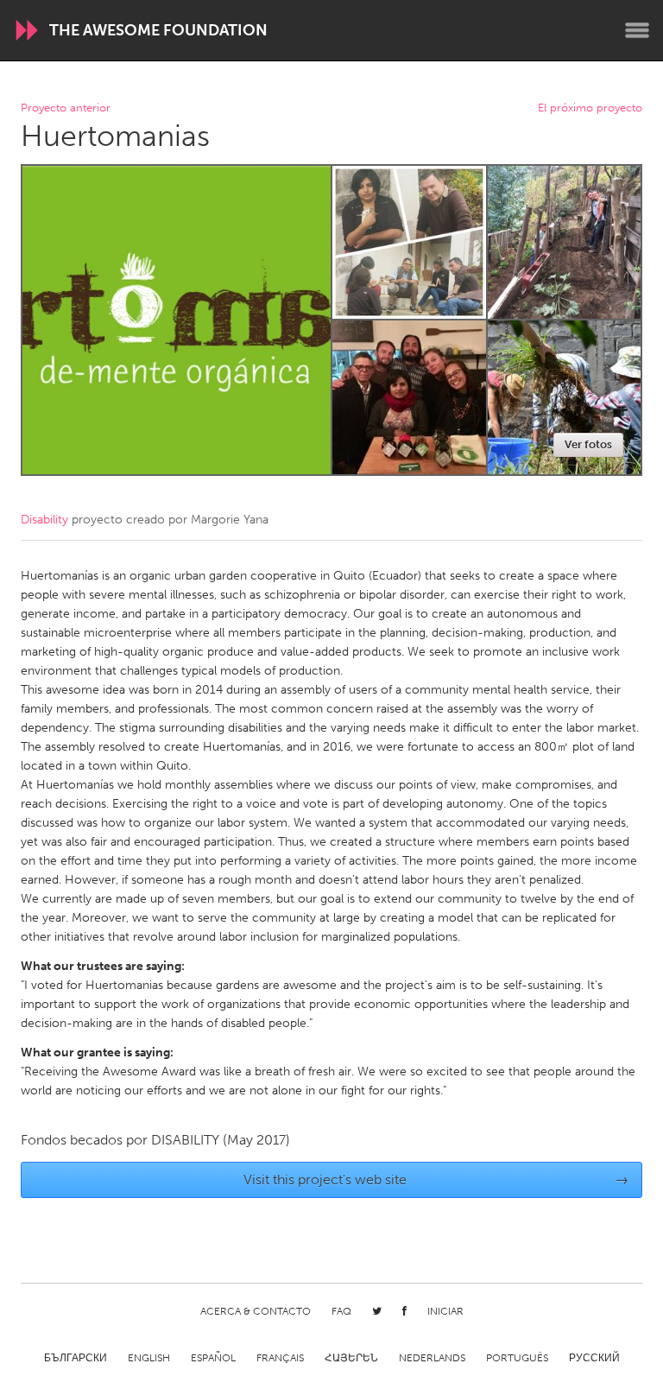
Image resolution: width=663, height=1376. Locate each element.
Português (517, 1358)
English (149, 1358)
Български (75, 1358)
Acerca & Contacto (255, 1311)
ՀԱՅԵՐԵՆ (351, 1358)
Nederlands (432, 1358)
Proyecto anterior (65, 108)
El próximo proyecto (590, 108)
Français (280, 1358)
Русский (594, 1358)
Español (213, 1358)
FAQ (341, 1311)
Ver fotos (588, 444)
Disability (44, 519)
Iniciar (445, 1311)
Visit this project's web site (436, 1179)
